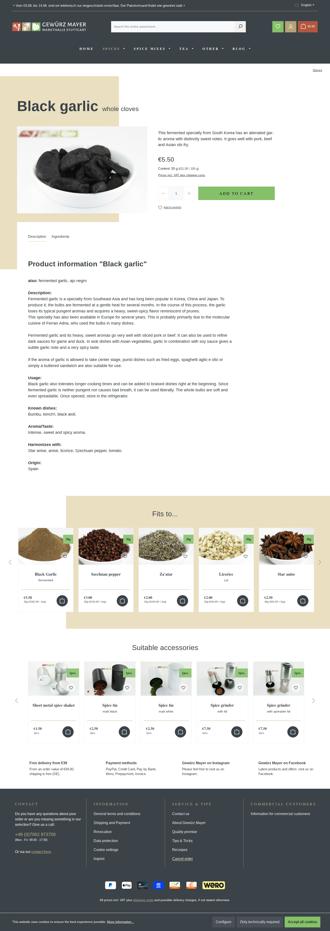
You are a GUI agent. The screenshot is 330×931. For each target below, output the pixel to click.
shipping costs (143, 900)
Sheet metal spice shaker (54, 705)
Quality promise (184, 832)
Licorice (226, 577)
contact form (41, 852)
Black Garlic (46, 577)
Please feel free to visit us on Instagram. (205, 768)
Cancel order (182, 859)
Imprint (99, 859)
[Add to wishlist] (70, 687)
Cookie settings (106, 850)
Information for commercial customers (280, 814)
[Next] (320, 563)
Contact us (180, 814)
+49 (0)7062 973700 (35, 834)
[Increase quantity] (189, 193)
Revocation (103, 832)
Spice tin (109, 708)
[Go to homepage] (49, 26)
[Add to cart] (62, 600)
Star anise (286, 574)
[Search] (240, 26)
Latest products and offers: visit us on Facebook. (285, 768)
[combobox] (173, 26)
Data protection (106, 841)
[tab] (37, 238)
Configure (223, 922)
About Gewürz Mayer (189, 823)
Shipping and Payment (112, 823)
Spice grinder (222, 708)
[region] (165, 556)
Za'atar (166, 574)
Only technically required (259, 922)
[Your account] (290, 26)
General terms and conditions (117, 814)
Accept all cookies (302, 922)
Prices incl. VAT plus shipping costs (181, 175)
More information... (120, 922)
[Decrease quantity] (163, 193)
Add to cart (236, 193)
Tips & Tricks (182, 841)
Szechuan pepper (106, 574)
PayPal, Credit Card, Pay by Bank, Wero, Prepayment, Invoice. (131, 768)
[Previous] (10, 563)
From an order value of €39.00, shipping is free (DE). (51, 768)
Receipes (179, 850)
